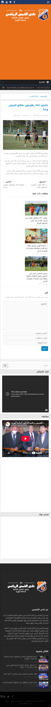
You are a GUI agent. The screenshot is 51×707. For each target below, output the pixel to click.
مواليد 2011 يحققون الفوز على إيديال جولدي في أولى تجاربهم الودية (36, 220)
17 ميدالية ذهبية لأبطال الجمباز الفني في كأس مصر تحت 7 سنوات (22, 666)
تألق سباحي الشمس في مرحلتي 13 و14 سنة (20, 674)
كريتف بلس (23, 703)
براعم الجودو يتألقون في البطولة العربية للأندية (26, 87)
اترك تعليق (17, 115)
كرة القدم (34, 96)
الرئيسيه (43, 96)
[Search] (5, 365)
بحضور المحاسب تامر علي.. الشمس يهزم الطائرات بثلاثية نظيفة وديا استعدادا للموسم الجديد (36, 277)
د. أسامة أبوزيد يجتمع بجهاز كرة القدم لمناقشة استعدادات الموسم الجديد (36, 248)
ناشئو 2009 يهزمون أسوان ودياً (14, 185)
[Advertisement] (25, 50)
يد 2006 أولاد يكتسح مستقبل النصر (39, 185)
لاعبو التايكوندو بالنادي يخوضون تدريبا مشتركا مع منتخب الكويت (20, 658)
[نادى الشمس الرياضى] (25, 15)
